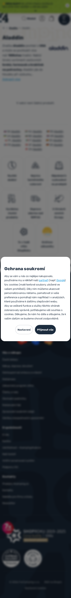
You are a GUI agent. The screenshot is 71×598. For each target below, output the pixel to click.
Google (60, 280)
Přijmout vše (45, 329)
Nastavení (24, 329)
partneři (43, 280)
